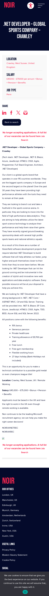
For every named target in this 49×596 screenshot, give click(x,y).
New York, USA (9, 530)
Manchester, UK (9, 500)
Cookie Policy (8, 560)
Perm (9, 94)
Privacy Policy (8, 549)
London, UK (7, 494)
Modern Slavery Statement (14, 554)
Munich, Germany (10, 510)
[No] (45, 583)
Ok (25, 592)
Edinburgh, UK (9, 505)
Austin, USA (8, 535)
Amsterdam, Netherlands (14, 515)
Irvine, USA (7, 525)
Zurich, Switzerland (11, 520)
